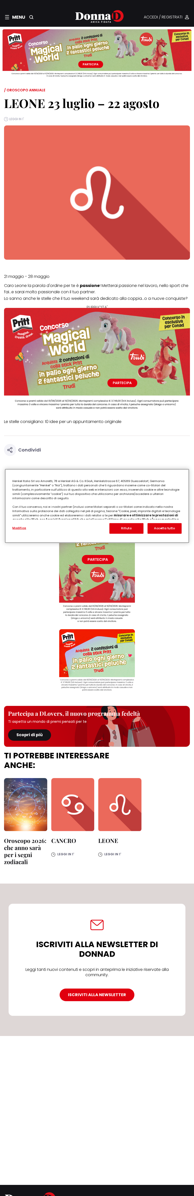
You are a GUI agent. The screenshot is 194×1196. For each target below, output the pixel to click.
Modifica (19, 528)
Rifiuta (126, 528)
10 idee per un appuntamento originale (83, 421)
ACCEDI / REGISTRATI (163, 17)
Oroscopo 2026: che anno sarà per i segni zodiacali (25, 851)
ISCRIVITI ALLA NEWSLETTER (97, 995)
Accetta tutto (164, 528)
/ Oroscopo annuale (24, 90)
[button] (15, 17)
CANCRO (63, 840)
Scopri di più (29, 735)
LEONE (108, 840)
